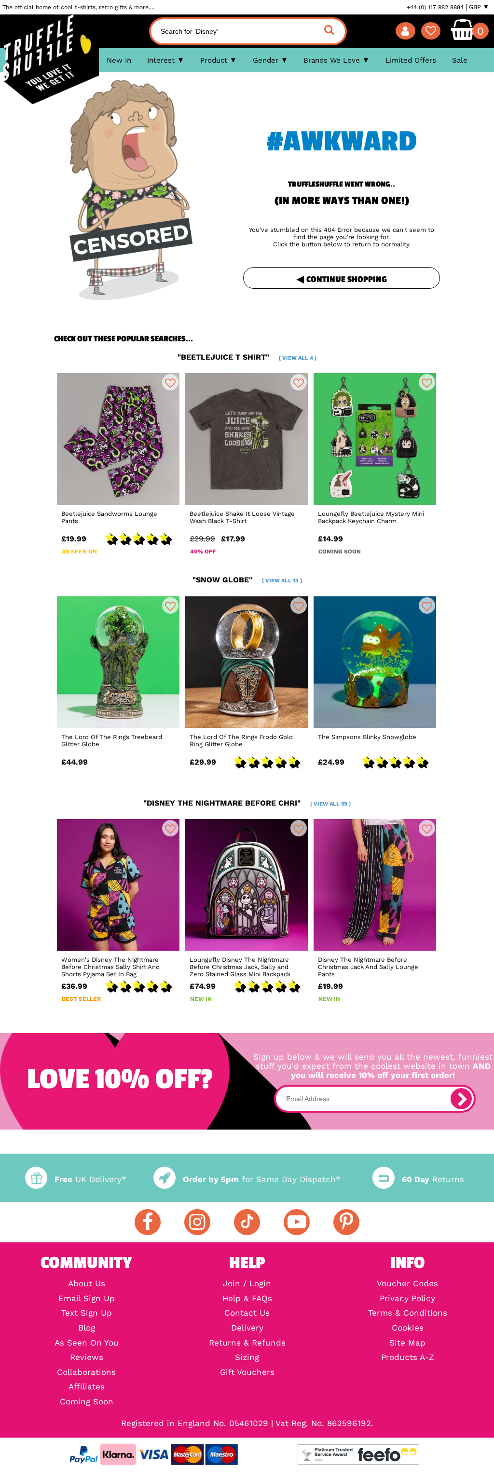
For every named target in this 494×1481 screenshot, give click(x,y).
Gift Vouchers (247, 1373)
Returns (433, 1179)
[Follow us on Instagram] (197, 1222)
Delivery (247, 1328)
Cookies (408, 1328)
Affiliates (87, 1387)
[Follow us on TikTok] (247, 1222)
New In (119, 60)
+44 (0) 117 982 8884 (435, 7)
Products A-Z (407, 1358)
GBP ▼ (479, 7)
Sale (459, 60)
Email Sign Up (86, 1299)
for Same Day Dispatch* (262, 1179)
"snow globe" (247, 579)
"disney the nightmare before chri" (247, 803)
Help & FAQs (247, 1299)
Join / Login (247, 1284)
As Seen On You (87, 1343)
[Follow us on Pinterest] (346, 1222)
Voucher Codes (407, 1284)
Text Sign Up (86, 1313)
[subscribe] (461, 1098)
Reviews (86, 1358)
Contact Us (247, 1313)
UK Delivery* (90, 1179)
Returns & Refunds (247, 1343)
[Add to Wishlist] (170, 382)
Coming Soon (86, 1402)
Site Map (407, 1343)
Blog (86, 1328)
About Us (86, 1284)
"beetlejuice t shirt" (247, 357)
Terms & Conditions (407, 1313)
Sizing (247, 1358)
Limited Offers (410, 60)
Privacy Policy (407, 1299)
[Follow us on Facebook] (148, 1222)
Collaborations (86, 1373)
